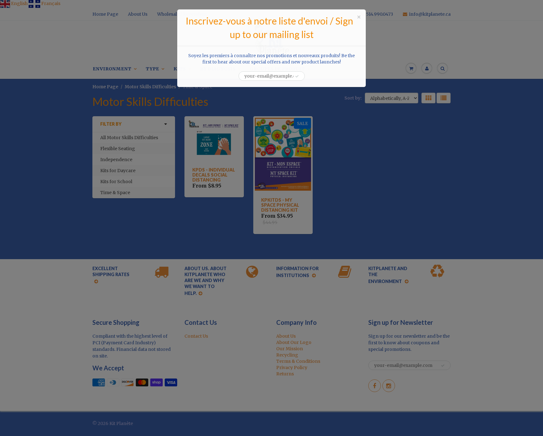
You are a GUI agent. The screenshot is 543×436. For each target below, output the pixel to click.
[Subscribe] (297, 76)
